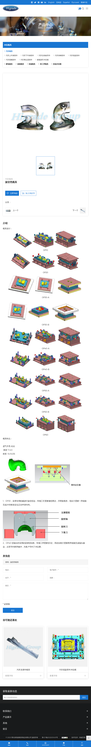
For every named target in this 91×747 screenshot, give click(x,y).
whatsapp (45, 745)
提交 (12, 610)
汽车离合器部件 (26, 60)
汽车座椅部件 (60, 55)
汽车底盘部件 (75, 55)
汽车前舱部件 (11, 60)
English (51, 2)
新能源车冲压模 (43, 60)
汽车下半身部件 (28, 55)
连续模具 (20, 64)
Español (66, 2)
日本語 (58, 2)
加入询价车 (30, 193)
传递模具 (32, 64)
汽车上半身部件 (12, 55)
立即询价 (14, 193)
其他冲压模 (57, 64)
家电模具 (9, 64)
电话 (27, 745)
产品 (64, 745)
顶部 (82, 745)
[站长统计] (65, 737)
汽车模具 (9, 51)
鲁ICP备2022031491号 (50, 737)
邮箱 (9, 745)
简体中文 (84, 2)
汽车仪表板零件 (44, 55)
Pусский (75, 2)
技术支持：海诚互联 (78, 737)
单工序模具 (44, 64)
